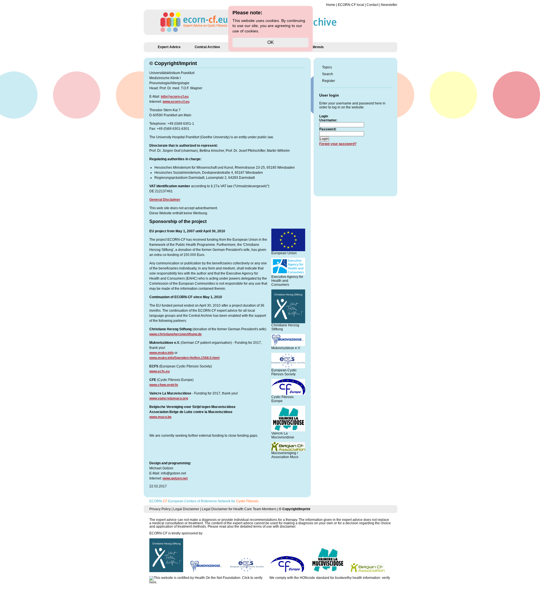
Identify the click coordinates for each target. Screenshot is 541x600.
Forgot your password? (337, 144)
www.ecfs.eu (159, 371)
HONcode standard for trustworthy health (331, 578)
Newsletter (389, 5)
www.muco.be (160, 417)
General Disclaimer (164, 200)
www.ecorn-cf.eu (176, 102)
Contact (372, 5)
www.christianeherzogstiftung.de (175, 334)
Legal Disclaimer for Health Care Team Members (239, 509)
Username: (328, 120)
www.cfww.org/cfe (163, 385)
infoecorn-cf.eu (175, 97)
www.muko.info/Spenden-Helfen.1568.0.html (184, 358)
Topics (327, 67)
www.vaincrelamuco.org (168, 398)
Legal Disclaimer (186, 509)
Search (327, 74)
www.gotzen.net (175, 478)
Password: (327, 129)
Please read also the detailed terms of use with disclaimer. (252, 526)
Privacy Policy (160, 509)
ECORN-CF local (351, 5)
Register (328, 81)
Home (330, 5)
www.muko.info (161, 353)
